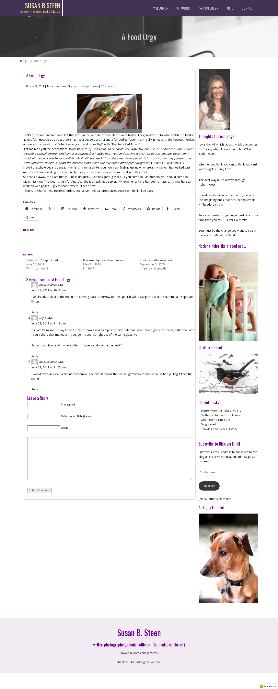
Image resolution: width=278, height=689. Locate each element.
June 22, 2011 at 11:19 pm (48, 323)
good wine (92, 86)
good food (77, 86)
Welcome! (160, 8)
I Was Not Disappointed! (42, 260)
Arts (230, 8)
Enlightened (208, 424)
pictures (209, 8)
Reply (34, 312)
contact (248, 8)
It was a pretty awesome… (157, 260)
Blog (23, 61)
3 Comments (108, 86)
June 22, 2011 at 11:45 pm (48, 367)
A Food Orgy (35, 75)
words (185, 8)
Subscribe (209, 486)
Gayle (42, 317)
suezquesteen (48, 284)
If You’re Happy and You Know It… (105, 260)
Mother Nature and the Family (221, 415)
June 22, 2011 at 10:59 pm (48, 290)
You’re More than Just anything (221, 410)
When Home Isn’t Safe (215, 420)
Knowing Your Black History (219, 429)
